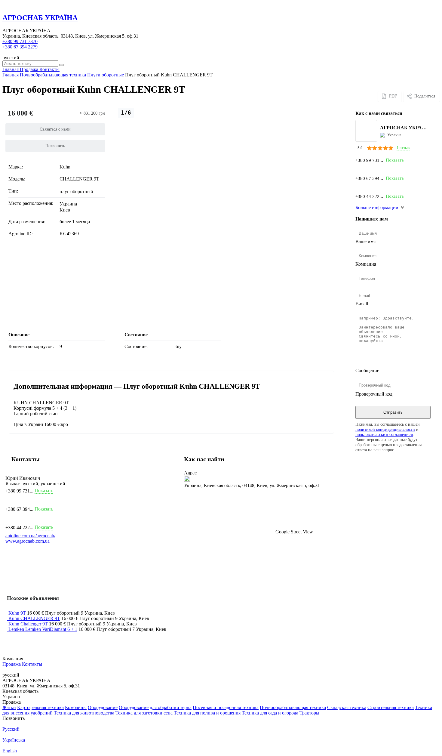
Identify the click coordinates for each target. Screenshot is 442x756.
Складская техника (346, 707)
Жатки (9, 707)
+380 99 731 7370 (20, 41)
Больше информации (376, 207)
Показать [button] (395, 160)
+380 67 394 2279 (20, 46)
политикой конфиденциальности (385, 429)
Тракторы (309, 712)
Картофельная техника (40, 707)
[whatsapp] (358, 187)
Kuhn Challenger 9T (28, 623)
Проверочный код (373, 394)
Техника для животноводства (84, 712)
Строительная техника (390, 707)
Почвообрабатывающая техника (293, 707)
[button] (257, 511)
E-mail (361, 303)
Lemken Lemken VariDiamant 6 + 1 (42, 629)
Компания (365, 264)
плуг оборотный (76, 191)
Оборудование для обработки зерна (155, 707)
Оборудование (103, 707)
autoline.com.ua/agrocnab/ (30, 535)
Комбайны (76, 707)
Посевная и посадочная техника (226, 707)
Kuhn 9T (17, 613)
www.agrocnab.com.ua (27, 541)
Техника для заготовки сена (144, 712)
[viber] (358, 169)
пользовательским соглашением (384, 434)
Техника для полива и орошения (207, 712)
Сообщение (367, 370)
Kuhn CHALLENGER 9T (34, 618)
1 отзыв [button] (403, 147)
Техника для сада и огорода (270, 712)
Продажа (11, 664)
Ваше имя (365, 241)
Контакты (32, 664)
